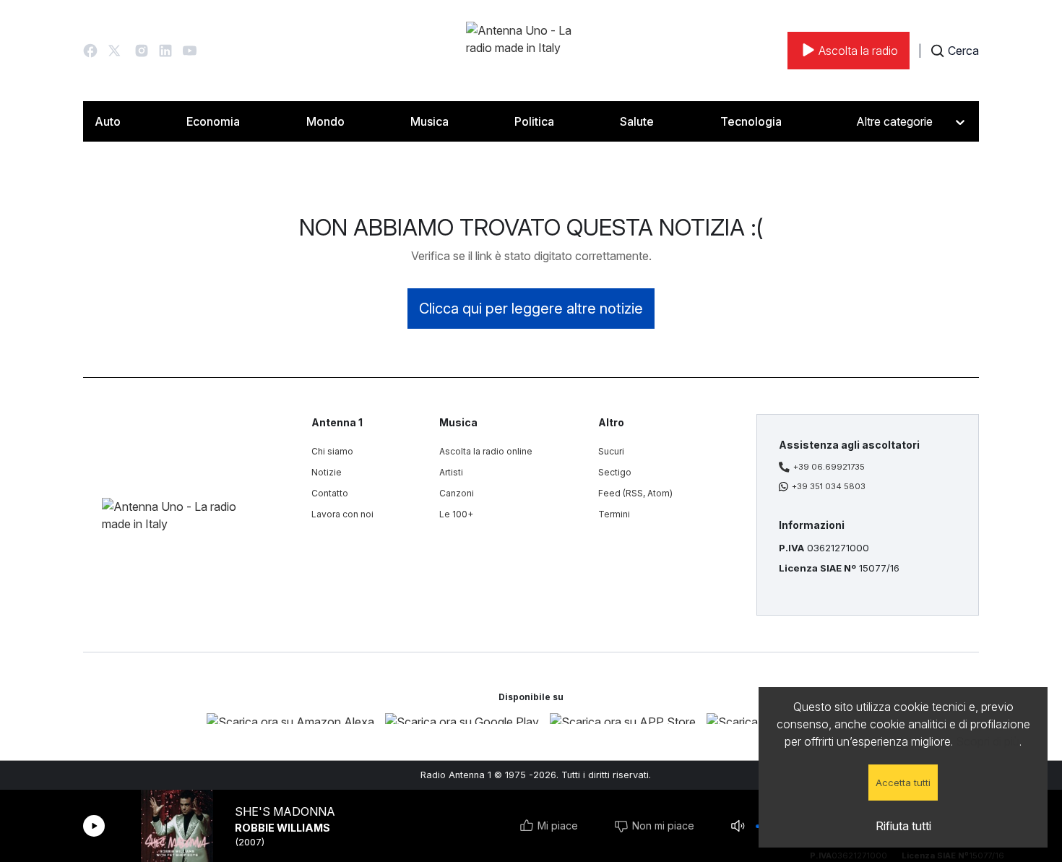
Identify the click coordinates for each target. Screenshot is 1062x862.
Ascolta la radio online (485, 451)
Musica (429, 121)
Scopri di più (987, 741)
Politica (534, 121)
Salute (637, 121)
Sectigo (614, 472)
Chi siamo (332, 451)
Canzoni (456, 493)
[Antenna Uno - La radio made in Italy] (531, 50)
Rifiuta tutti (903, 826)
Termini (614, 514)
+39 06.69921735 (829, 467)
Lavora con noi (342, 514)
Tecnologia (751, 121)
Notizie (326, 472)
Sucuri (611, 451)
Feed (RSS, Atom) (635, 493)
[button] (90, 50)
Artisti (451, 472)
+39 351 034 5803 (828, 486)
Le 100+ (456, 514)
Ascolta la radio (858, 50)
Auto (108, 121)
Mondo (325, 121)
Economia (213, 121)
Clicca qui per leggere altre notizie (531, 308)
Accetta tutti (903, 782)
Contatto (329, 493)
